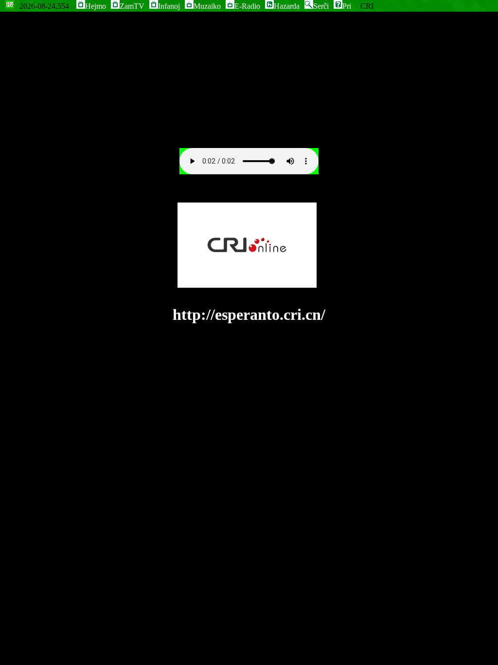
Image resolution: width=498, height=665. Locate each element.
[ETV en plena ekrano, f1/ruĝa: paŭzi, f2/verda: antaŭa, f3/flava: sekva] (10, 6)
